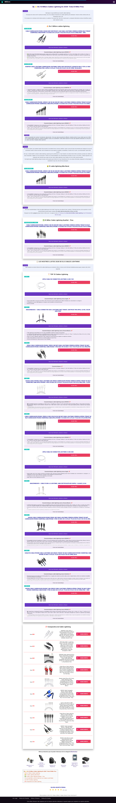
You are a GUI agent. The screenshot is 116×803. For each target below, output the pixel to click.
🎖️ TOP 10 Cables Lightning (31, 779)
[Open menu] (114, 2)
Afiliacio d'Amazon (35, 798)
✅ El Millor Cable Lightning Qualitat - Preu (35, 776)
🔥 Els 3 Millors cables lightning (32, 773)
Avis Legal (15, 798)
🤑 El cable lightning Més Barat (32, 774)
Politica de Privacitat (24, 798)
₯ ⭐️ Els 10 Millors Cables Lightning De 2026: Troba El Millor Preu (40, 771)
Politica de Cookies (46, 798)
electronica (74, 751)
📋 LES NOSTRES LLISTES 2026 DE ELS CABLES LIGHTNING (39, 778)
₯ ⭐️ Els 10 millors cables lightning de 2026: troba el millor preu (58, 7)
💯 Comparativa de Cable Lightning (33, 781)
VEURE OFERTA (84, 634)
